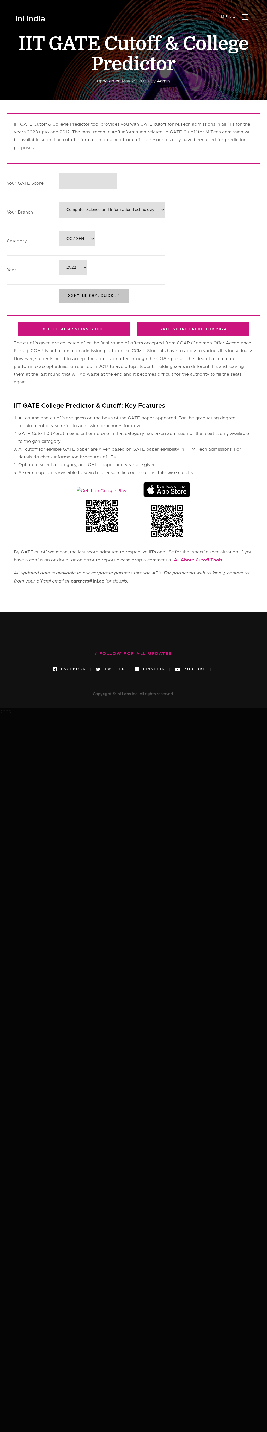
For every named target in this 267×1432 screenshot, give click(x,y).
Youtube (194, 669)
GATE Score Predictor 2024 (193, 329)
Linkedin (153, 669)
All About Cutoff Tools (198, 560)
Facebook (72, 669)
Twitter (114, 669)
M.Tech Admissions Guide (73, 329)
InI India (30, 19)
